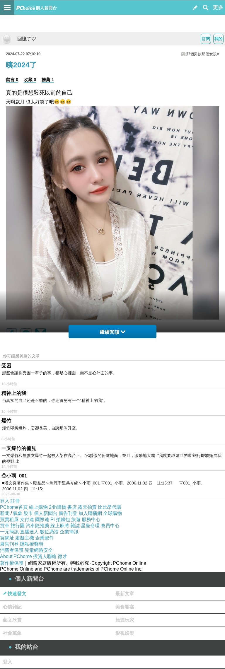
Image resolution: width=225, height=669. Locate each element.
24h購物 (57, 507)
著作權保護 (11, 563)
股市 (28, 513)
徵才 (62, 556)
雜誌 (75, 525)
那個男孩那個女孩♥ (202, 54)
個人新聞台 (45, 513)
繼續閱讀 (110, 332)
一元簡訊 (9, 531)
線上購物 (38, 507)
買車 (4, 525)
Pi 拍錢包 (60, 519)
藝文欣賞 (12, 619)
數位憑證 (49, 531)
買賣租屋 (9, 519)
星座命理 (90, 525)
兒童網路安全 (39, 550)
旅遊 (76, 519)
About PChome (16, 556)
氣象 (17, 513)
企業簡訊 (69, 531)
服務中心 (91, 519)
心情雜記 (12, 606)
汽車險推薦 (37, 525)
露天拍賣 (87, 507)
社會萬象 (12, 633)
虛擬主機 (24, 537)
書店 (72, 507)
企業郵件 (44, 537)
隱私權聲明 (31, 544)
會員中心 (110, 525)
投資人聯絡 (45, 556)
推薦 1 (48, 79)
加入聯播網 (90, 513)
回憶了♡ (24, 38)
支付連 (27, 519)
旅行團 (18, 525)
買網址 (7, 537)
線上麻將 (59, 525)
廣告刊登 (68, 513)
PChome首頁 (14, 507)
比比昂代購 (109, 507)
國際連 (42, 519)
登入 (4, 501)
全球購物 (112, 513)
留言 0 (12, 79)
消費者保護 (11, 550)
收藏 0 (30, 79)
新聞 (4, 513)
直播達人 (29, 531)
